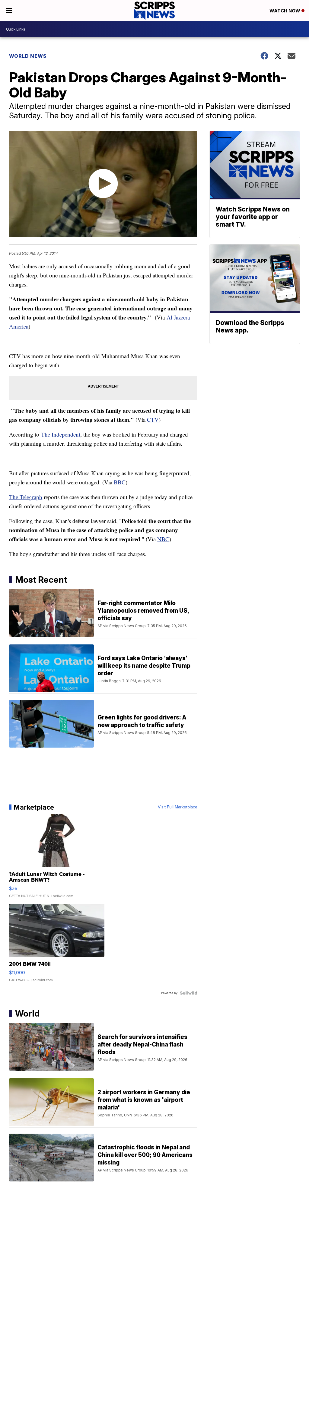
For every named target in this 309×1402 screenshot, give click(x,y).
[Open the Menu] (9, 10)
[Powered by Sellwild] (188, 993)
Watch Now (285, 11)
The (46, 434)
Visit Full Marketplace (177, 807)
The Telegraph (25, 497)
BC (122, 482)
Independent (66, 434)
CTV (153, 419)
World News (28, 56)
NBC (163, 539)
